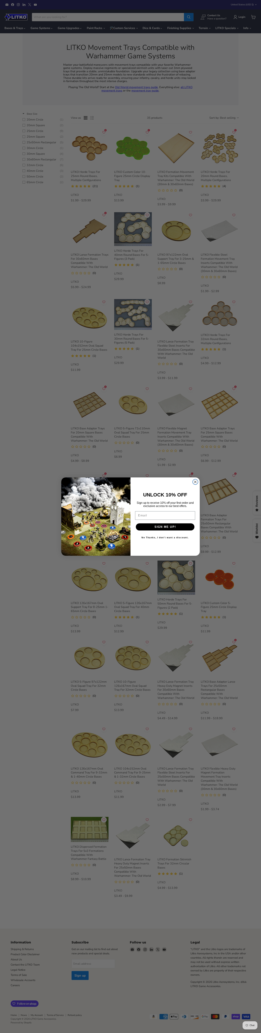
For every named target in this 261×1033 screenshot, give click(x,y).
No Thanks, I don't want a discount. (165, 537)
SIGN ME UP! (165, 526)
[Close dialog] (195, 482)
